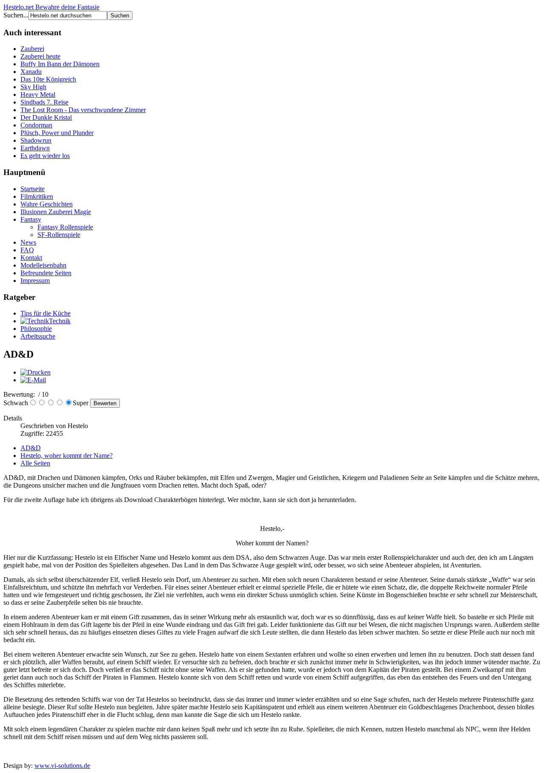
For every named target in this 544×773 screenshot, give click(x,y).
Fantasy (30, 219)
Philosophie (36, 328)
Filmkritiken (36, 196)
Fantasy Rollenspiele (65, 227)
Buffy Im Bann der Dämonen (59, 64)
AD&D (30, 447)
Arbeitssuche (37, 336)
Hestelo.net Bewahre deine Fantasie (51, 7)
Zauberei (32, 48)
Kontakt (31, 257)
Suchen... (15, 15)
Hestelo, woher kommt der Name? (66, 455)
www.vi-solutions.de (62, 765)
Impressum (35, 280)
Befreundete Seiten (45, 272)
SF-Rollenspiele (58, 234)
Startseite (32, 188)
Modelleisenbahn (43, 265)
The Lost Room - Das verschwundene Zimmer (83, 109)
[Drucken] (35, 372)
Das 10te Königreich (48, 79)
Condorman (36, 125)
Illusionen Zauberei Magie (55, 211)
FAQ (27, 250)
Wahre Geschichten (46, 204)
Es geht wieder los (45, 155)
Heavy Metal (37, 94)
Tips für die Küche (45, 313)
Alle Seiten (35, 463)
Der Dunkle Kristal (46, 117)
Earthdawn (35, 148)
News (28, 242)
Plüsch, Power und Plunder (57, 132)
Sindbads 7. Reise (44, 102)
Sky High (33, 86)
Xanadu (31, 71)
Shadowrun (35, 140)
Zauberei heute (40, 56)
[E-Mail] (33, 380)
